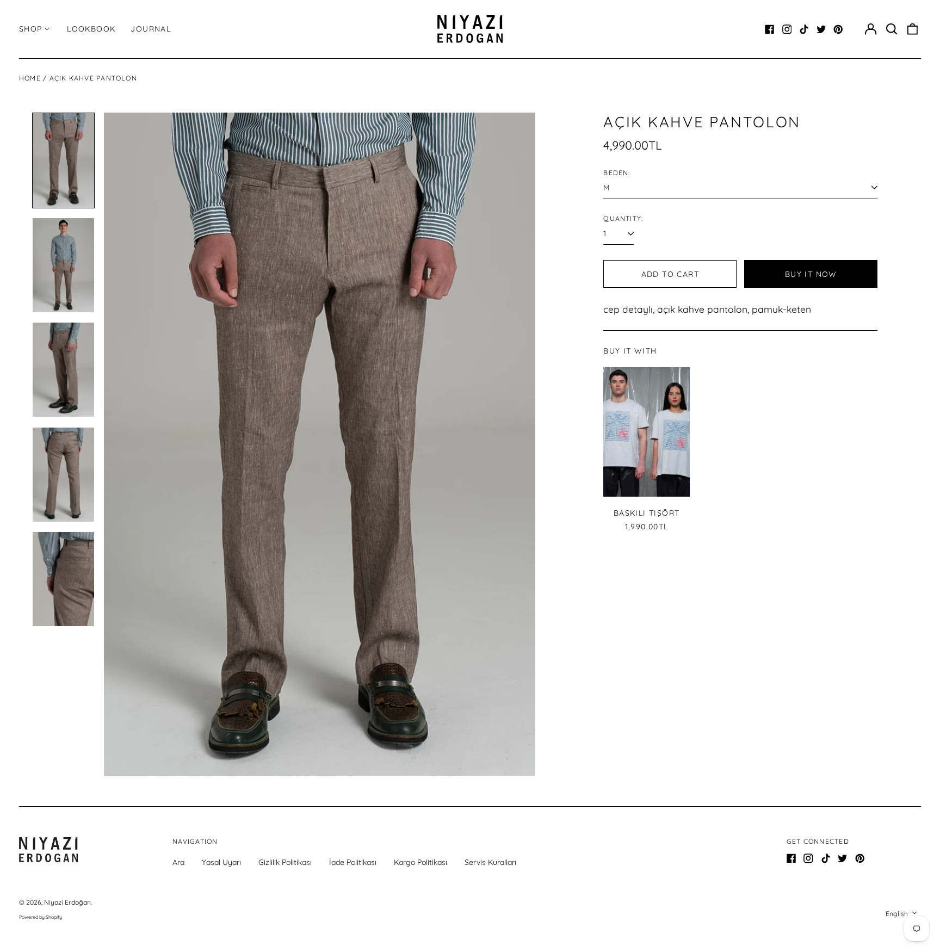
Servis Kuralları (490, 862)
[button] (891, 29)
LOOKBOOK (91, 29)
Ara (178, 862)
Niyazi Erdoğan (67, 902)
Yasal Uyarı (221, 862)
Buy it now (811, 274)
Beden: (616, 173)
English (898, 914)
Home (30, 78)
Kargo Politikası (420, 862)
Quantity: (623, 218)
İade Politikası (352, 862)
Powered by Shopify (40, 917)
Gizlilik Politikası (285, 862)
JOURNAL (151, 29)
